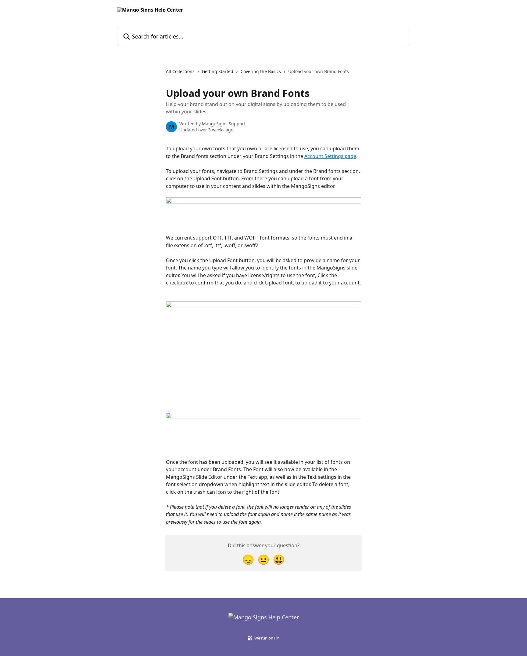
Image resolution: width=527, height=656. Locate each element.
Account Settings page (330, 156)
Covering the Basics (261, 71)
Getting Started (217, 71)
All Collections (180, 71)
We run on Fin (267, 638)
